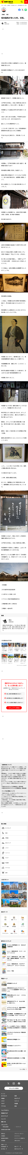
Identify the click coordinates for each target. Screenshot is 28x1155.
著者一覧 (3, 1121)
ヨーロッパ (8, 828)
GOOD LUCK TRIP (5, 1129)
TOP (2, 5)
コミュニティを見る (14, 708)
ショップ (22, 933)
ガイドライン (17, 1136)
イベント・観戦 (5, 926)
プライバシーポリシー (19, 1133)
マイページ (18, 1126)
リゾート (7, 853)
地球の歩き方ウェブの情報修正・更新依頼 (12, 786)
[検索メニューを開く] (22, 2)
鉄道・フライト (14, 933)
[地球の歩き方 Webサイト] (7, 1)
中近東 (7, 862)
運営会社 (3, 1133)
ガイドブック (4, 1116)
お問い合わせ (17, 1140)
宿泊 (23, 919)
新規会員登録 (5, 1126)
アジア (6, 857)
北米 (6, 833)
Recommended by (20, 665)
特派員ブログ (14, 5)
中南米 (7, 838)
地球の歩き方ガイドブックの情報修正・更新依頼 (14, 788)
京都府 (8, 5)
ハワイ (7, 848)
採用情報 (3, 1140)
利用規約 (3, 1136)
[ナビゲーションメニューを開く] (26, 2)
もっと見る (22, 1069)
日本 (5, 5)
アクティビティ (5, 933)
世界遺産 (14, 926)
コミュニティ (4, 1124)
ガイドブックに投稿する (19, 1138)
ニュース (3, 1119)
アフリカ (7, 867)
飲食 (5, 919)
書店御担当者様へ (5, 1138)
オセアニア (8, 843)
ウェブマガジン (5, 1110)
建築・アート (14, 919)
